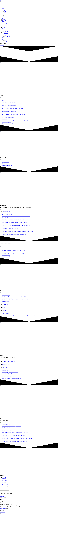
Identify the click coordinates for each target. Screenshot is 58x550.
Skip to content (2, 0)
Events (3, 18)
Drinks (5, 12)
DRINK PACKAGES (7, 36)
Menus (3, 9)
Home (3, 8)
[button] (29, 25)
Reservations (4, 20)
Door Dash (5, 40)
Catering (3, 13)
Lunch (5, 10)
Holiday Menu (6, 31)
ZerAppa (5, 510)
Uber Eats (5, 23)
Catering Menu (6, 14)
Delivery (3, 21)
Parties (3, 16)
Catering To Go (6, 15)
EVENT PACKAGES (7, 35)
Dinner (5, 11)
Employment (4, 19)
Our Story (3, 27)
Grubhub (5, 22)
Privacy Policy (2, 512)
